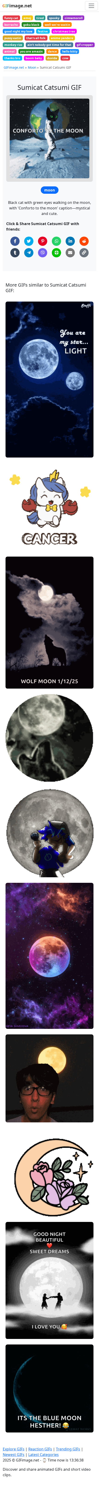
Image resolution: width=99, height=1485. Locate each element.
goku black (31, 25)
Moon (32, 67)
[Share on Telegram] (28, 252)
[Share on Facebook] (15, 241)
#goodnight (18, 1023)
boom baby (34, 58)
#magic (15, 1195)
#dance (15, 1333)
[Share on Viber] (42, 252)
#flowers (16, 1203)
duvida (52, 58)
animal (9, 51)
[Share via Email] (70, 252)
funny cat (11, 18)
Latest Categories (43, 1454)
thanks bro (12, 58)
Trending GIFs (68, 1449)
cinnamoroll (74, 18)
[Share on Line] (56, 252)
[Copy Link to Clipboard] (84, 252)
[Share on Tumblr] (15, 252)
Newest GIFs (13, 1454)
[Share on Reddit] (84, 241)
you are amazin (31, 51)
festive (43, 31)
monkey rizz (13, 45)
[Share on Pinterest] (42, 241)
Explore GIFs (13, 1449)
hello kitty (69, 51)
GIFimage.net (14, 67)
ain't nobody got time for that (49, 45)
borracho (11, 25)
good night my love (18, 31)
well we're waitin (57, 25)
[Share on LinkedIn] (70, 241)
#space (15, 452)
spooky (54, 18)
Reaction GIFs (40, 1449)
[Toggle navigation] (91, 5)
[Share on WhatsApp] (56, 241)
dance (52, 51)
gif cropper (85, 45)
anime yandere (62, 38)
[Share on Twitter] (28, 241)
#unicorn (16, 538)
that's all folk (36, 38)
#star (14, 545)
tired (40, 18)
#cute (14, 1211)
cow (65, 58)
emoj (27, 18)
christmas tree (64, 31)
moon (49, 190)
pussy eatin (12, 38)
